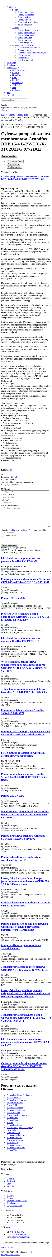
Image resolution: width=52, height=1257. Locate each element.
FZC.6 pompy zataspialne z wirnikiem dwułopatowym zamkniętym (23, 754)
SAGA (4, 115)
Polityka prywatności (10, 1254)
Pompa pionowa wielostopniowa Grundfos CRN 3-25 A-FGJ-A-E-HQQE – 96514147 (25, 581)
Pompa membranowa (16, 1147)
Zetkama (16, 90)
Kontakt (10, 95)
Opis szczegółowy (15, 161)
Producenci (12, 67)
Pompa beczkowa (14, 1125)
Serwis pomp (12, 65)
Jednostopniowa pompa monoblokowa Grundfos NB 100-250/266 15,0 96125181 (25, 968)
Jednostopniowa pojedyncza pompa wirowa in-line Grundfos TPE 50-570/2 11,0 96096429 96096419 (26, 1017)
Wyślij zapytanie (14, 167)
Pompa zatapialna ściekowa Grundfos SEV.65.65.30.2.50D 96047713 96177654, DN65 (24, 776)
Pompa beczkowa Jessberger (19, 1095)
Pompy (15, 10)
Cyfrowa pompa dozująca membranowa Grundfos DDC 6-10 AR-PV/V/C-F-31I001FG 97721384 (24, 1066)
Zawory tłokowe (25, 37)
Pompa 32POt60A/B (13, 795)
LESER (15, 80)
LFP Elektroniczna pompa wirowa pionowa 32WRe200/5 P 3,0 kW (20, 560)
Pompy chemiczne (26, 15)
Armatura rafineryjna (27, 50)
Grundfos (16, 75)
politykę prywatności (19, 530)
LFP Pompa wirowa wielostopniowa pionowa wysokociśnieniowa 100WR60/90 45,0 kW (25, 1042)
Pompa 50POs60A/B (13, 597)
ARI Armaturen (19, 70)
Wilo (14, 87)
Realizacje (11, 62)
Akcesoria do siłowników (29, 47)
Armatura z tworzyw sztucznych (32, 52)
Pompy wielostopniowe (28, 22)
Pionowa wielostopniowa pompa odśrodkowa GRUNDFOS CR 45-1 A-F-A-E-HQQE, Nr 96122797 (25, 616)
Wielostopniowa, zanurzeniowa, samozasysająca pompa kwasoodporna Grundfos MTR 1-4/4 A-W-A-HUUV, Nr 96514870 (24, 666)
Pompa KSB (12, 1117)
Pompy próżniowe (26, 12)
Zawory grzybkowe (26, 32)
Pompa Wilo (12, 1150)
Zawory (15, 27)
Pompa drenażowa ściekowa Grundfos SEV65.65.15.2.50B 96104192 (23, 837)
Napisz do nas (7, 1247)
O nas (6, 1174)
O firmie (10, 1179)
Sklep (4, 110)
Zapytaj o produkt (9, 156)
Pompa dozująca (14, 1145)
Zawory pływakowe (26, 35)
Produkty (11, 7)
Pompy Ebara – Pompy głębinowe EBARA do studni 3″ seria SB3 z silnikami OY (25, 733)
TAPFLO (16, 85)
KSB (14, 77)
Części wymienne (14, 1205)
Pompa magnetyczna (16, 1110)
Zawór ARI (12, 1105)
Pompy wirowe (24, 20)
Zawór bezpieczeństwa (17, 1115)
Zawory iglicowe (25, 40)
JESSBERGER (13, 1132)
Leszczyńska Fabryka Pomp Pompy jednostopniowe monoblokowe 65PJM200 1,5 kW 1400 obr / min (25, 881)
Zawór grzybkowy (15, 1140)
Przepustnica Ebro (15, 1102)
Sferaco (10, 1122)
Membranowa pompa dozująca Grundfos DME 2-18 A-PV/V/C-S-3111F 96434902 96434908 (25, 814)
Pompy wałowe (24, 17)
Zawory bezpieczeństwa (28, 30)
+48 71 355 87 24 (18, 1232)
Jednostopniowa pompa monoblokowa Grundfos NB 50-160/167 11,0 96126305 (24, 690)
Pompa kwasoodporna (16, 1100)
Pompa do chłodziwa (16, 1135)
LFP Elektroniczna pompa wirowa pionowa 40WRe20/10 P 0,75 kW (20, 639)
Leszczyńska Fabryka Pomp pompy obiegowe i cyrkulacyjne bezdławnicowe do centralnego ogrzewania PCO (25, 993)
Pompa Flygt (12, 1120)
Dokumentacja (13, 164)
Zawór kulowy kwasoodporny (20, 1127)
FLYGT (15, 72)
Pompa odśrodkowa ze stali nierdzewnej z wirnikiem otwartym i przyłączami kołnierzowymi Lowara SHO (24, 926)
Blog (9, 92)
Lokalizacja (8, 1210)
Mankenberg (17, 82)
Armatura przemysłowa (22, 45)
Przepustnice (23, 57)
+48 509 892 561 (19, 1234)
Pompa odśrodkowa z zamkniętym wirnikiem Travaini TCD (21, 858)
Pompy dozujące (24, 115)
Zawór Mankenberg (15, 1107)
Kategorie (7, 1191)
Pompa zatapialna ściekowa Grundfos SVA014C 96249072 (22, 712)
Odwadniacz (12, 1130)
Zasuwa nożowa (14, 1097)
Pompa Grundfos (14, 1137)
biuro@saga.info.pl (21, 1237)
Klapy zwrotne (24, 55)
